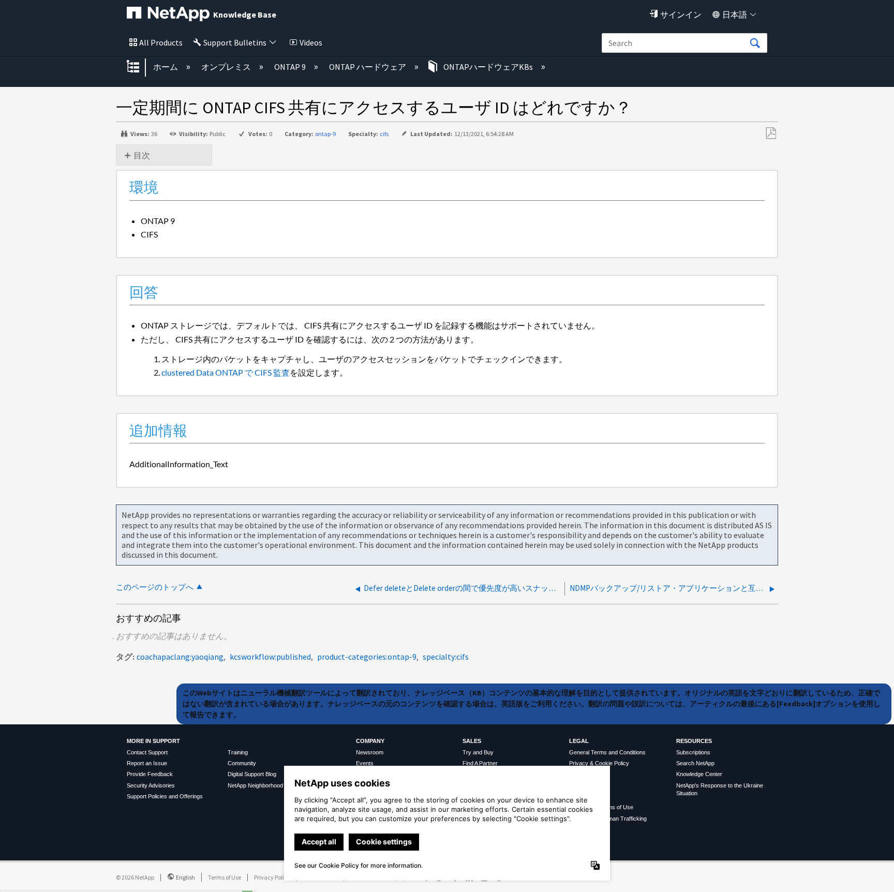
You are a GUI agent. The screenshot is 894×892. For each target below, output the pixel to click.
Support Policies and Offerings (165, 796)
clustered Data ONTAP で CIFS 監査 (225, 372)
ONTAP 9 (290, 67)
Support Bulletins (234, 42)
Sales (472, 741)
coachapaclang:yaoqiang (180, 656)
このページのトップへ (154, 587)
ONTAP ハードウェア (368, 67)
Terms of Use (224, 877)
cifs (384, 134)
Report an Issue (147, 763)
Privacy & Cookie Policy (599, 763)
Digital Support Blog (252, 774)
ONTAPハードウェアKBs (488, 67)
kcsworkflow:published (270, 656)
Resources (694, 741)
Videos (311, 42)
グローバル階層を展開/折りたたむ (139, 67)
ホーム (166, 67)
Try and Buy (478, 752)
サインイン (681, 14)
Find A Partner (480, 763)
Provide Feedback (150, 774)
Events (365, 763)
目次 (141, 155)
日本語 (734, 14)
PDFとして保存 (770, 133)
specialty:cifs (446, 656)
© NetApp (135, 877)
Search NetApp (695, 763)
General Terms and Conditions (607, 752)
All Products (161, 42)
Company (370, 741)
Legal (579, 741)
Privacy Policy (272, 877)
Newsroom (369, 752)
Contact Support (147, 752)
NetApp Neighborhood (255, 785)
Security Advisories (151, 785)
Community (242, 763)
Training (238, 752)
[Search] (755, 43)
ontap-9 (325, 134)
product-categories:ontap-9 (366, 656)
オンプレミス (226, 67)
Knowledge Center (699, 774)
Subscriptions (693, 752)
